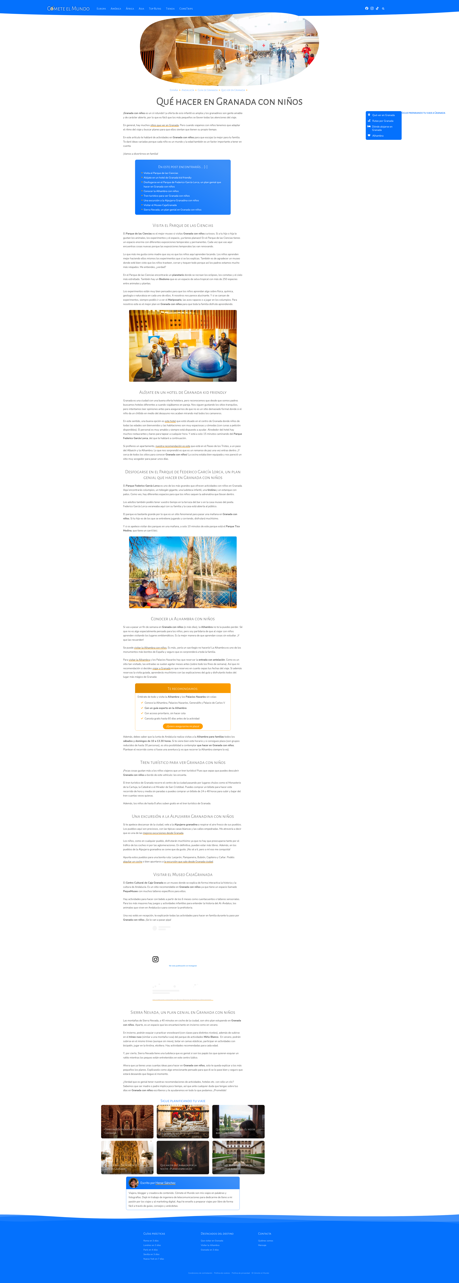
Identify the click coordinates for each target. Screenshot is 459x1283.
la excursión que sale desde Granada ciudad (188, 861)
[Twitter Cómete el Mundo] (377, 9)
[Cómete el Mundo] (68, 8)
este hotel (170, 421)
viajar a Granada (161, 668)
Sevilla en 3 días (151, 1254)
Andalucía (188, 90)
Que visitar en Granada (212, 1241)
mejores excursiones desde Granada (163, 833)
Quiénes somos (265, 1241)
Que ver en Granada (233, 90)
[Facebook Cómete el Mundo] (367, 9)
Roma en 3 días (151, 1241)
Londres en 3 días (152, 1245)
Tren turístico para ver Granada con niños (167, 196)
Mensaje (262, 1245)
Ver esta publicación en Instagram (183, 966)
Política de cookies (222, 1273)
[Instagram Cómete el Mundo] (372, 9)
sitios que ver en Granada (164, 125)
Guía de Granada (208, 90)
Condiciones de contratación (200, 1273)
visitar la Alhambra (139, 659)
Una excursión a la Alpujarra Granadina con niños (171, 200)
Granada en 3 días (210, 1250)
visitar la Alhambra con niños (150, 647)
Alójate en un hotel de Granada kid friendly (167, 177)
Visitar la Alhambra (210, 1245)
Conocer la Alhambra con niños (161, 191)
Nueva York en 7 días (153, 1259)
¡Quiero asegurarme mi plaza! (183, 726)
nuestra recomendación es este (173, 446)
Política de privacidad (241, 1273)
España (174, 90)
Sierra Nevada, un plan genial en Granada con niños (172, 209)
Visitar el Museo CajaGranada (160, 205)
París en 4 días (150, 1250)
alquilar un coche (132, 861)
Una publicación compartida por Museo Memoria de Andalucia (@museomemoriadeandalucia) (188, 1000)
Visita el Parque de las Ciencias (161, 173)
